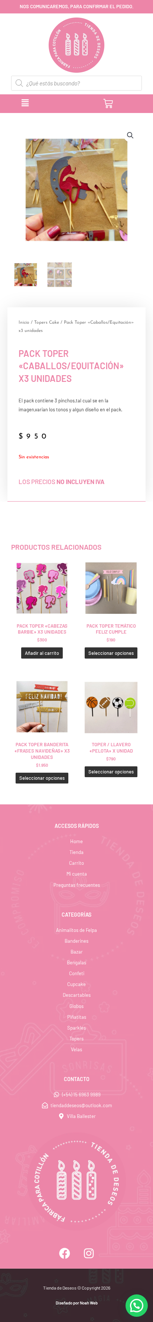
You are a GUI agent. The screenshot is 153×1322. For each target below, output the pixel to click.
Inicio (24, 322)
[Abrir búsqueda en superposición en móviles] (76, 83)
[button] (55, 103)
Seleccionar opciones (111, 653)
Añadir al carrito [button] (42, 653)
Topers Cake (46, 322)
